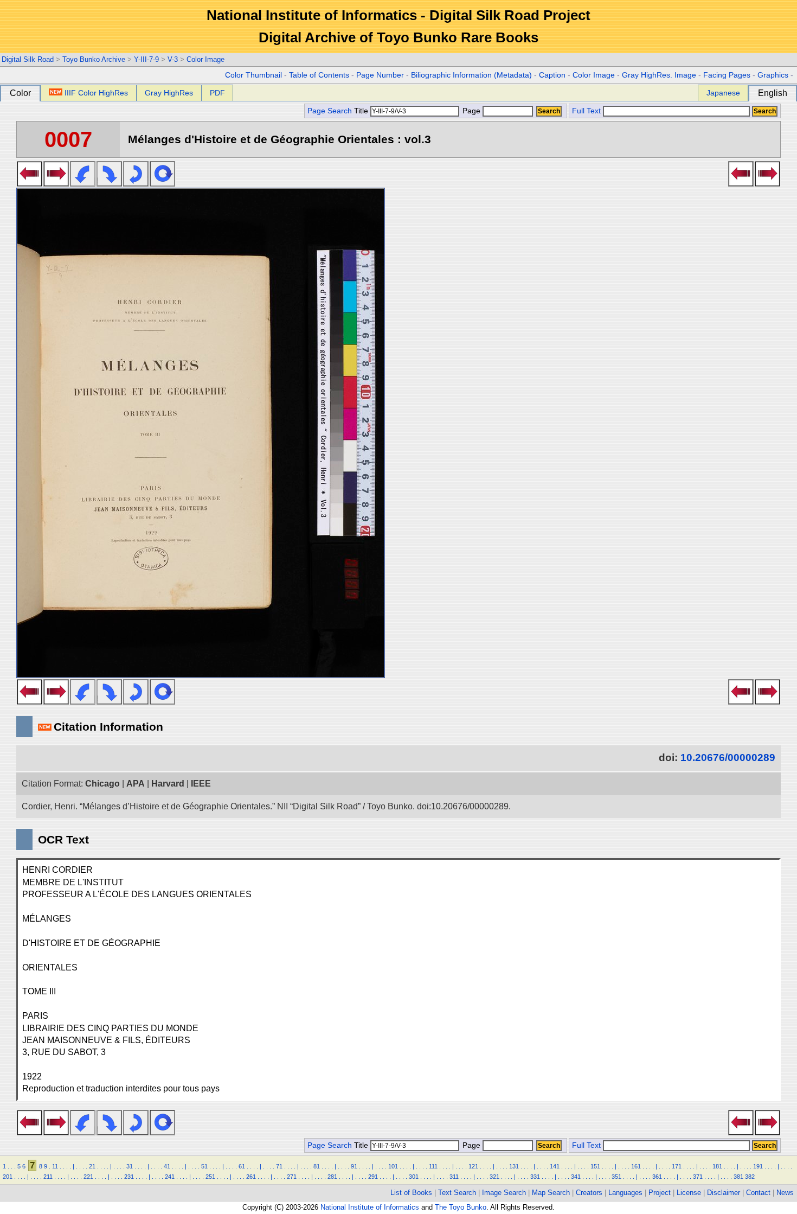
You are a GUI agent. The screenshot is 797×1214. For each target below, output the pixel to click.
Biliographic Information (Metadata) (471, 75)
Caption (552, 75)
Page (471, 111)
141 (555, 1166)
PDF (217, 92)
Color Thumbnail (253, 75)
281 (332, 1176)
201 (7, 1176)
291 (373, 1176)
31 (129, 1166)
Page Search (329, 111)
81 (316, 1166)
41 (167, 1166)
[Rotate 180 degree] (136, 183)
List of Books (411, 1193)
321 (494, 1176)
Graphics (772, 75)
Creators (589, 1193)
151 (595, 1166)
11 (55, 1166)
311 (454, 1176)
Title (362, 111)
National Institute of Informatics (369, 1207)
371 (698, 1176)
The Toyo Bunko (460, 1207)
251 (210, 1176)
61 (242, 1166)
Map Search (551, 1193)
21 (92, 1166)
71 (279, 1166)
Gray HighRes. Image (659, 75)
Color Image (205, 59)
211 (48, 1176)
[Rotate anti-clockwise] (82, 183)
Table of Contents (319, 75)
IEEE (201, 783)
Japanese (723, 92)
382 (750, 1176)
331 (535, 1176)
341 (576, 1176)
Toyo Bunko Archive (93, 59)
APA (135, 783)
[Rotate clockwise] (109, 183)
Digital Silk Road (28, 59)
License (689, 1193)
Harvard (167, 783)
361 (657, 1176)
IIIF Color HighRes (96, 92)
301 (414, 1176)
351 (616, 1176)
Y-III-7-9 (146, 59)
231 (129, 1176)
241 (170, 1176)
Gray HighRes (169, 92)
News (785, 1193)
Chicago (102, 783)
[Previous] (29, 183)
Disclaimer (723, 1193)
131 (514, 1166)
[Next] (56, 183)
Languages (625, 1193)
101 (393, 1166)
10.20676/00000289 (727, 757)
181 (717, 1166)
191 (758, 1166)
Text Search (457, 1193)
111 (433, 1166)
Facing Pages (726, 75)
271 (292, 1176)
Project (659, 1193)
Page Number (380, 75)
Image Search (504, 1193)
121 (473, 1166)
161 (636, 1166)
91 (354, 1166)
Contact (758, 1193)
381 (738, 1176)
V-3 (173, 59)
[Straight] (162, 183)
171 (677, 1166)
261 (251, 1176)
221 (88, 1176)
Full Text (586, 111)
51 (204, 1166)
